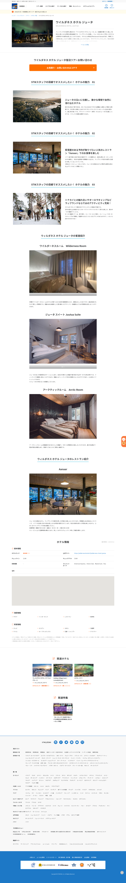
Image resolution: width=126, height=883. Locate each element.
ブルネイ (41, 795)
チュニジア (41, 789)
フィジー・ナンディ (76, 758)
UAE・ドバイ (60, 755)
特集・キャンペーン (75, 6)
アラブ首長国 (28, 786)
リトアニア (34, 780)
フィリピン (38, 793)
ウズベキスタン (67, 799)
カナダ (39, 802)
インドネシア (71, 760)
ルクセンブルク (83, 775)
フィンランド (20, 15)
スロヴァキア (57, 778)
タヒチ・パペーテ (46, 758)
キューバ (60, 805)
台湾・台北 (43, 763)
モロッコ (86, 765)
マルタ (33, 775)
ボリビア (88, 805)
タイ (33, 793)
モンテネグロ (64, 780)
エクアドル (28, 808)
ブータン (35, 795)
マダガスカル (92, 789)
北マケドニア (87, 780)
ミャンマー (28, 795)
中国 (46, 795)
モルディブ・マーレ (102, 755)
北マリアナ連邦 (75, 815)
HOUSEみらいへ (63, 844)
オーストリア (34, 778)
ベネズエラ (43, 808)
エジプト (27, 789)
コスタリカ (48, 805)
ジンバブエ (77, 789)
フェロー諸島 (35, 783)
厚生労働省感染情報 (90, 831)
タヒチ (27, 815)
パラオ (63, 815)
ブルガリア (72, 780)
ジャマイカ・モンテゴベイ (40, 765)
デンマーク (90, 778)
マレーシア (67, 793)
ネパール (87, 793)
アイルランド (98, 775)
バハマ (54, 805)
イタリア (27, 775)
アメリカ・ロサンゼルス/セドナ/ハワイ (58, 763)
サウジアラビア (55, 786)
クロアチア (48, 780)
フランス (58, 775)
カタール (36, 786)
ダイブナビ (16, 844)
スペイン (39, 775)
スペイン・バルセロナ (89, 755)
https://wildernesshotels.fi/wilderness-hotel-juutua (90, 553)
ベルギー (75, 775)
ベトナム (27, 793)
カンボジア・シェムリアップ (48, 760)
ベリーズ (34, 805)
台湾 (50, 795)
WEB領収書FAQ (31, 834)
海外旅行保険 (36, 831)
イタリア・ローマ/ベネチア (32, 755)
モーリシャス (36, 811)
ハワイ (27, 822)
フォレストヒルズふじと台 (76, 844)
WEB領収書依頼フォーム (19, 834)
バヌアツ (50, 815)
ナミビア (84, 789)
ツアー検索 (39, 6)
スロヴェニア (56, 780)
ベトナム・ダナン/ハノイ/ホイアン (91, 758)
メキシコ (27, 805)
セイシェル (44, 811)
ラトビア (27, 780)
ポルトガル (46, 775)
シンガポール (75, 793)
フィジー (43, 815)
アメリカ (27, 802)
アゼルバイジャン (49, 799)
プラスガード (45, 831)
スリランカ (94, 793)
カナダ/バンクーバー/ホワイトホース (78, 763)
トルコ (42, 786)
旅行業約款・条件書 (64, 857)
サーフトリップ (24, 844)
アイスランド (65, 778)
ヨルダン (47, 786)
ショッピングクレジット (91, 844)
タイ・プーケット (61, 760)
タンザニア (53, 789)
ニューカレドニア (35, 815)
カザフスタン (82, 799)
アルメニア (41, 799)
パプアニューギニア (51, 818)
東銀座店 (42, 752)
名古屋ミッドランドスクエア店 (72, 752)
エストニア (105, 778)
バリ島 (52, 793)
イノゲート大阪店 (86, 752)
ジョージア (59, 799)
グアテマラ (40, 805)
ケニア (47, 789)
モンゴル (106, 793)
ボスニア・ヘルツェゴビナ (99, 780)
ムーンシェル (46, 844)
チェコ (27, 778)
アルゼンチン (102, 805)
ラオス (100, 793)
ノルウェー (98, 778)
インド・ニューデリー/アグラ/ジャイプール (87, 760)
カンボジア (46, 793)
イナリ (27, 15)
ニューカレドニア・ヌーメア (32, 758)
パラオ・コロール (53, 765)
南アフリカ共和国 (62, 789)
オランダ (69, 775)
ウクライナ (33, 799)
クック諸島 (56, 815)
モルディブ (28, 811)
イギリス (91, 775)
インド (81, 793)
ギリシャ (41, 780)
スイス (105, 775)
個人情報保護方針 (77, 857)
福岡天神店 (95, 752)
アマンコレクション (36, 844)
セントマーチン (75, 805)
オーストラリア (94, 765)
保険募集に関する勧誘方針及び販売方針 (61, 831)
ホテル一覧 (34, 15)
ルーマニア (80, 780)
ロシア (27, 799)
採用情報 (93, 857)
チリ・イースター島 (77, 765)
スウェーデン (82, 778)
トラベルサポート (51, 857)
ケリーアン (54, 844)
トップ (13, 15)
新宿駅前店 (35, 752)
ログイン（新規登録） (107, 1)
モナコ (63, 775)
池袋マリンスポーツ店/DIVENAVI (54, 752)
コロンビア (35, 808)
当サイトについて (101, 831)
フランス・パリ (78, 755)
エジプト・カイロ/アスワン (48, 755)
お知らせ (32, 857)
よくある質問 (40, 857)
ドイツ (52, 775)
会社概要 (86, 857)
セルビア (27, 783)
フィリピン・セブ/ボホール (32, 760)
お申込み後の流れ (26, 831)
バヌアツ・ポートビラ (65, 765)
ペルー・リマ (28, 765)
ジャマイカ (67, 805)
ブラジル (94, 805)
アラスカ (34, 802)
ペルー (82, 805)
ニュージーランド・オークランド (60, 758)
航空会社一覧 (16, 831)
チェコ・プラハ (69, 755)
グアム (68, 815)
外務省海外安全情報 (78, 831)
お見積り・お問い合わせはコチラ (62, 67)
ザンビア (71, 789)
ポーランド (49, 778)
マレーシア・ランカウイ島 (32, 763)
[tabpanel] (63, 416)
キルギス (75, 799)
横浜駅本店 (28, 752)
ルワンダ (99, 789)
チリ (108, 805)
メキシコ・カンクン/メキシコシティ (99, 763)
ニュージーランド (39, 818)
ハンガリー (42, 778)
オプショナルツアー (89, 6)
